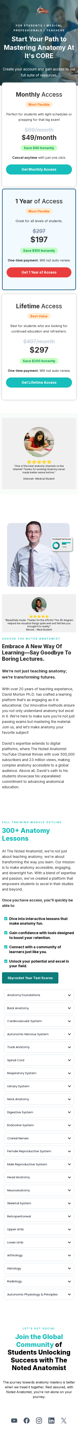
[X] (64, 1420)
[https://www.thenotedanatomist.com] (42, 10)
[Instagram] (39, 1420)
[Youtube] (14, 1420)
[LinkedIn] (51, 1420)
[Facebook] (26, 1420)
